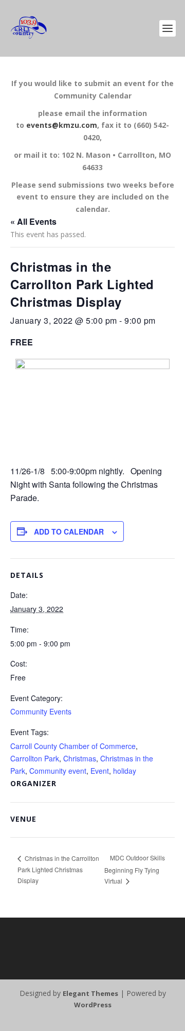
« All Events (33, 221)
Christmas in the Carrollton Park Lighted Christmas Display (58, 869)
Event (99, 771)
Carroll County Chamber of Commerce (73, 746)
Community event (57, 771)
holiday (124, 771)
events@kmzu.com (61, 125)
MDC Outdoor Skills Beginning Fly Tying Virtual (134, 869)
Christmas (79, 758)
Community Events (40, 711)
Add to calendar (69, 531)
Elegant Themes (90, 993)
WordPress (93, 1004)
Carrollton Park (34, 758)
